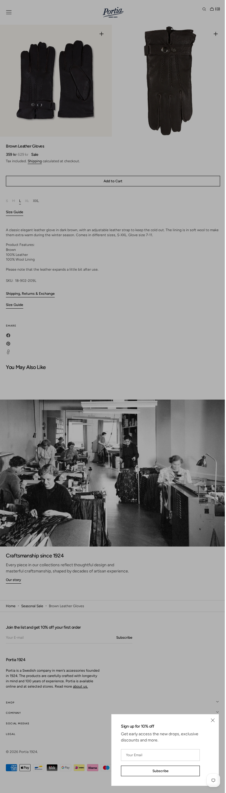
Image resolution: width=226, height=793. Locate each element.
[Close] (208, 720)
